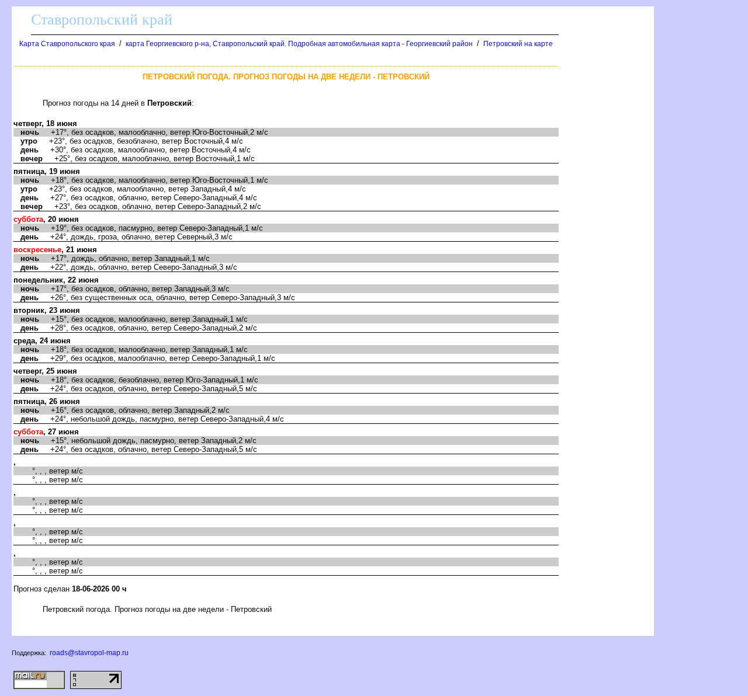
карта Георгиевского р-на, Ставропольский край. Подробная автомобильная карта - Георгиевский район (299, 44)
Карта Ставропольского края (67, 44)
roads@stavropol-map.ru (89, 653)
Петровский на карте (518, 44)
